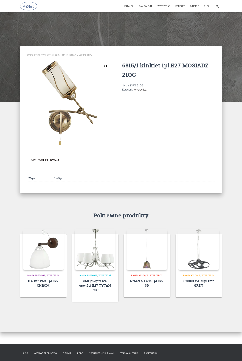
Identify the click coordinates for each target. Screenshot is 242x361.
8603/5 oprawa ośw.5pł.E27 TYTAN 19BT (95, 285)
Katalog (129, 6)
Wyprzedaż (163, 6)
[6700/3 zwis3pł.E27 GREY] (198, 249)
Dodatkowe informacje (45, 159)
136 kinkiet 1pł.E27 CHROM (43, 283)
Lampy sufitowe (36, 275)
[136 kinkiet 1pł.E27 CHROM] (43, 249)
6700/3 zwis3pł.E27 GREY (198, 283)
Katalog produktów (45, 353)
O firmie (194, 6)
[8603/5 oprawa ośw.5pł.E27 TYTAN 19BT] (95, 249)
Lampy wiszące (139, 275)
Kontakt (180, 6)
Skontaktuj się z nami (101, 353)
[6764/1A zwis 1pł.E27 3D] (146, 249)
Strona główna (33, 55)
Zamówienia (145, 6)
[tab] (47, 160)
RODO (80, 353)
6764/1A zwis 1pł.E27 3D (147, 283)
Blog (207, 6)
